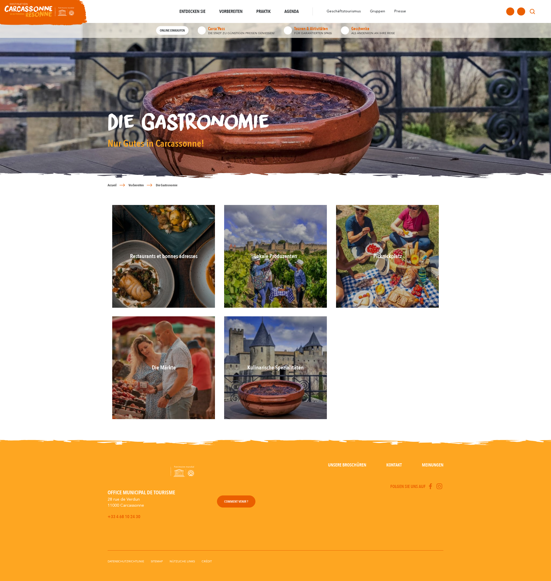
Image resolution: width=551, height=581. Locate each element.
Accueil (112, 185)
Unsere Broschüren (347, 465)
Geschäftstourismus (344, 11)
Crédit (207, 561)
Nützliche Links (182, 561)
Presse (400, 11)
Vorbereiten (136, 185)
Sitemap (157, 561)
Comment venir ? (236, 501)
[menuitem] (543, 11)
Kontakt (394, 465)
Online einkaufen (172, 30)
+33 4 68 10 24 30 (124, 517)
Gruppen (377, 11)
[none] (543, 11)
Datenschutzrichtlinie (126, 561)
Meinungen (432, 465)
